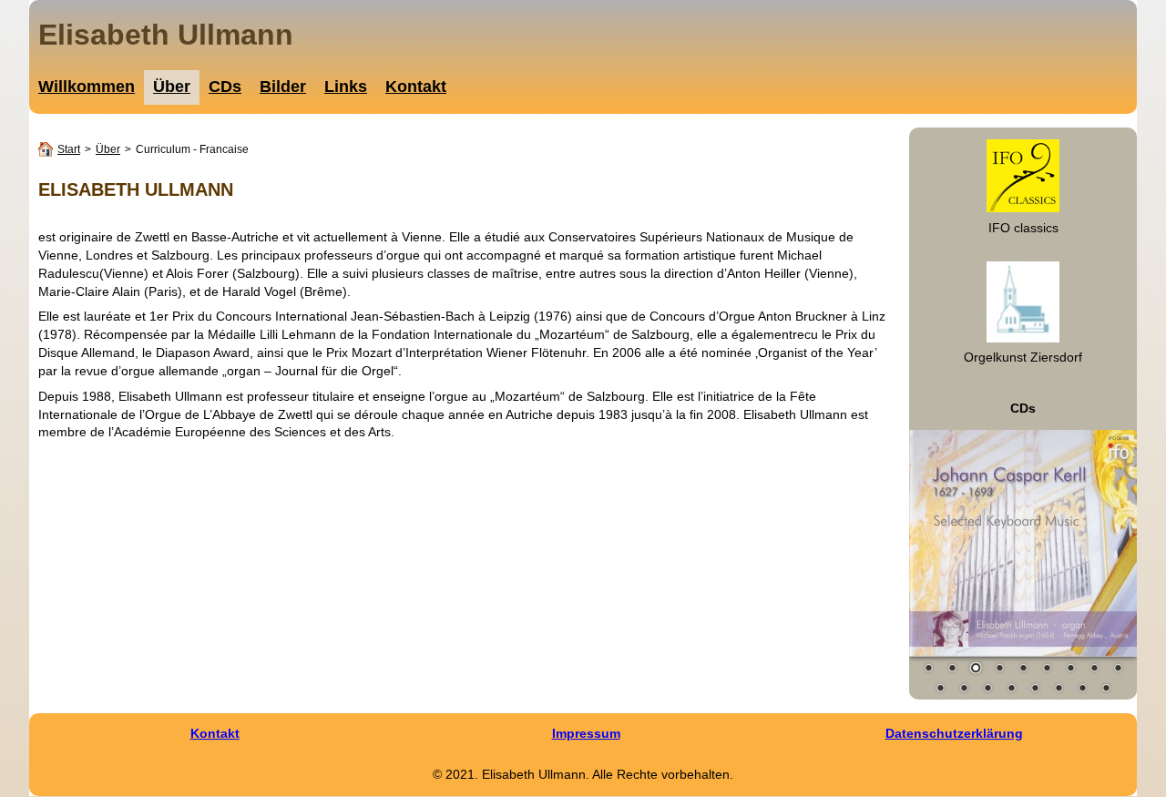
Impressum (586, 733)
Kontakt (215, 733)
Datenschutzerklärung (954, 733)
